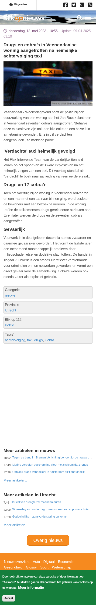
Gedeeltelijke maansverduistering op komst (39, 516)
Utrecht (10, 310)
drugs (38, 340)
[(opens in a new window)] (66, 5)
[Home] (23, 18)
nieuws (10, 295)
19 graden (20, 4)
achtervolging (15, 340)
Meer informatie (31, 587)
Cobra (49, 340)
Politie (9, 325)
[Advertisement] (48, 377)
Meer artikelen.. (15, 480)
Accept (8, 598)
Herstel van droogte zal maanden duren (36, 502)
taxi (29, 340)
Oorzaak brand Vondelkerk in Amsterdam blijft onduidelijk (48, 472)
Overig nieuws (48, 540)
